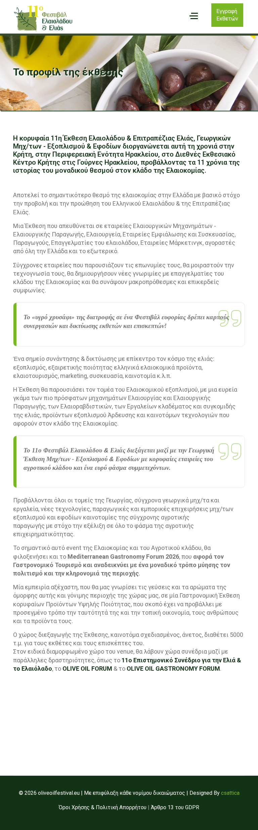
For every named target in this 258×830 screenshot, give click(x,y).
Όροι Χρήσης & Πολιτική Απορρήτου (102, 807)
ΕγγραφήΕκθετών (227, 15)
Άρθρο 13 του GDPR (175, 807)
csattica (230, 793)
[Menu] (193, 16)
